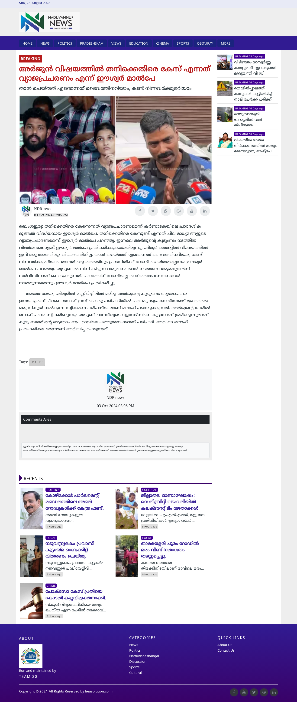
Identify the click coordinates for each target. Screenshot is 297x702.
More (225, 43)
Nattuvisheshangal (144, 655)
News (133, 644)
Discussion (137, 661)
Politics (135, 650)
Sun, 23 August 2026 (34, 2)
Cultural (135, 672)
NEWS (45, 43)
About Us (224, 644)
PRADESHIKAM (91, 43)
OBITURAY (205, 43)
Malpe (37, 362)
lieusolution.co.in (99, 691)
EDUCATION (138, 43)
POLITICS (65, 43)
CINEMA (162, 43)
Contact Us (226, 650)
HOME (27, 43)
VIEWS (116, 43)
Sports (134, 667)
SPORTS (183, 43)
